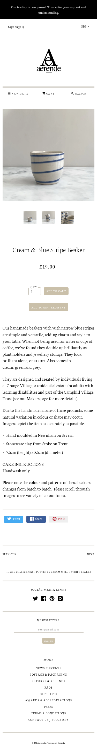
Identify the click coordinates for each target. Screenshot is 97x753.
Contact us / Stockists (48, 720)
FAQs (48, 687)
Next (90, 554)
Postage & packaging (48, 674)
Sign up (20, 27)
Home (9, 571)
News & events (48, 668)
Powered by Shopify (56, 742)
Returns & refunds (48, 681)
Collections (25, 571)
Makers (33, 398)
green (20, 367)
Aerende (42, 742)
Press (48, 707)
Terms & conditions (48, 713)
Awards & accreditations (48, 700)
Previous (9, 554)
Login (11, 27)
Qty (34, 287)
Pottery (42, 571)
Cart (50, 93)
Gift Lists (48, 694)
